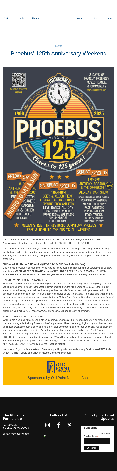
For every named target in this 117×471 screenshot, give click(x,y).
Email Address (91, 436)
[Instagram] (47, 425)
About (80, 18)
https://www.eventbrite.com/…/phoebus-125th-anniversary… (62, 311)
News (109, 18)
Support (36, 18)
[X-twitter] (69, 425)
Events (20, 18)
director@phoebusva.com (16, 434)
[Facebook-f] (58, 425)
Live (95, 18)
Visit (6, 18)
